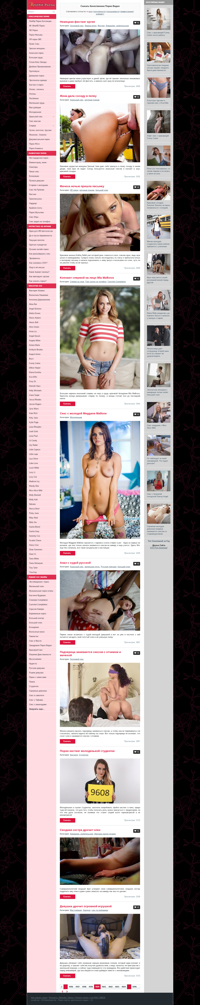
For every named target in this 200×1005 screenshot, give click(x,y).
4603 (117, 987)
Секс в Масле (35, 641)
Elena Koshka (35, 372)
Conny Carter (34, 363)
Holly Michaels (35, 390)
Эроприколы (34, 258)
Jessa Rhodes (35, 400)
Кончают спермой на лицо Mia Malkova (87, 277)
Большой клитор (36, 618)
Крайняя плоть (35, 208)
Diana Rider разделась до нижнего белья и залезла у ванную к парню (158, 315)
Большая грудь (36, 57)
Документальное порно (39, 139)
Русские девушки (108, 567)
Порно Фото (34, 144)
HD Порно (33, 30)
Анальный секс (76, 100)
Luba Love (33, 463)
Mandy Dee (34, 486)
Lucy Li (32, 472)
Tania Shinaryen (36, 563)
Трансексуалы (35, 199)
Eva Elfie (33, 377)
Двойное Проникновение (40, 67)
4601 (104, 987)
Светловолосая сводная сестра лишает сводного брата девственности (158, 67)
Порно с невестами (37, 677)
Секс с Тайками (36, 700)
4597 (78, 987)
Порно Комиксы (36, 148)
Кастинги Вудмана (37, 595)
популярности (100, 11)
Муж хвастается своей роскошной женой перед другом (157, 280)
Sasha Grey (34, 531)
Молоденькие (76, 417)
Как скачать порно (39, 997)
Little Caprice (34, 449)
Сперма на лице (77, 282)
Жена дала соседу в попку (78, 95)
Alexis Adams (35, 318)
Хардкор (86, 910)
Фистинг (101, 26)
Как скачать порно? (37, 281)
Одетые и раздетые (38, 245)
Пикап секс (34, 171)
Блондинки (34, 627)
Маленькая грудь (37, 103)
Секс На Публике (36, 190)
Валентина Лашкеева (38, 295)
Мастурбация (76, 910)
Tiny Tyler (33, 568)
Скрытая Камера (36, 609)
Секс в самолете (36, 695)
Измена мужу (90, 26)
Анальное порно (36, 53)
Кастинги (74, 755)
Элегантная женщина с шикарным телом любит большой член (157, 392)
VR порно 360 (35, 39)
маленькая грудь (92, 567)
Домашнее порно (36, 76)
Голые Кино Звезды (38, 62)
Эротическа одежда (38, 80)
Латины (32, 94)
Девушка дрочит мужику (105, 834)
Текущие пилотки (36, 240)
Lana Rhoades (35, 427)
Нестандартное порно (38, 158)
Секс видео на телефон (95, 282)
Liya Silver (33, 459)
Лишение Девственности (40, 654)
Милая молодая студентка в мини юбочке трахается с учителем (158, 244)
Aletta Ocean (34, 313)
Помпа (32, 682)
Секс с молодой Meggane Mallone (83, 413)
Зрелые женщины (37, 48)
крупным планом (92, 100)
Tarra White (34, 559)
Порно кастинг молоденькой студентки (87, 750)
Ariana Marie (34, 345)
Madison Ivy (34, 481)
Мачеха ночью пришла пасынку (82, 186)
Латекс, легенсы (36, 89)
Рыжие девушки (36, 673)
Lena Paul (33, 436)
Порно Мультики (36, 212)
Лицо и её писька (36, 267)
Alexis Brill (33, 322)
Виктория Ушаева (37, 290)
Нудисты (33, 663)
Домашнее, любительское (117, 26)
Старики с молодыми (38, 185)
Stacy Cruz (34, 545)
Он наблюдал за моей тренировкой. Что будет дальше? (157, 460)
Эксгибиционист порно (39, 582)
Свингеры (33, 167)
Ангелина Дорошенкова (39, 300)
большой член (101, 190)
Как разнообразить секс (39, 254)
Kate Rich (33, 413)
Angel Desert (34, 336)
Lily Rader (33, 445)
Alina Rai (33, 304)
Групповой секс (77, 26)
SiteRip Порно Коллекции (40, 21)
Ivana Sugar (34, 395)
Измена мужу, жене (37, 162)
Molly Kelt (33, 499)
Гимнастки (33, 636)
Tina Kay (33, 572)
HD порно (74, 190)
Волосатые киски (36, 632)
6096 (135, 987)
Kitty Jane (33, 418)
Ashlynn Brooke (36, 350)
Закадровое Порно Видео (40, 645)
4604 (124, 987)
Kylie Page (33, 422)
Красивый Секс (36, 650)
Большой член (35, 623)
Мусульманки (35, 659)
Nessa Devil (34, 509)
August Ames (35, 354)
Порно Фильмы (35, 35)
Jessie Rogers (35, 404)
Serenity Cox (34, 536)
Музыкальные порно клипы (41, 591)
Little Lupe (33, 454)
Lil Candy (33, 440)
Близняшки (34, 176)
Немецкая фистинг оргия (77, 21)
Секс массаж (35, 121)
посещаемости (113, 11)
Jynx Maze (34, 409)
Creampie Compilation (38, 600)
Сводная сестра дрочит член (80, 829)
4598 (84, 987)
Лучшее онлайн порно (39, 249)
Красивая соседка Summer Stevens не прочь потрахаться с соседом (158, 205)
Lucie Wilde (34, 468)
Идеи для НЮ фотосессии (41, 231)
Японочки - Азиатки (37, 135)
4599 (91, 987)
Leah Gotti (33, 431)
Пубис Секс (34, 44)
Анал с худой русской (75, 562)
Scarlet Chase (35, 540)
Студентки (83, 755)
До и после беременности (40, 236)
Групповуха (34, 71)
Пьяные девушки (36, 181)
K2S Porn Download (158, 548)
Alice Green (34, 327)
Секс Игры (33, 217)
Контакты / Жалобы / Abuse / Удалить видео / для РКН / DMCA (77, 997)
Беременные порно (37, 613)
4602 (110, 987)
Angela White (34, 340)
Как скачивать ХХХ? (38, 263)
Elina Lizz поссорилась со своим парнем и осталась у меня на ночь (158, 171)
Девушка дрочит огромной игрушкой (86, 906)
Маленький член (36, 586)
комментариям (127, 11)
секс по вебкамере (100, 910)
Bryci (31, 359)
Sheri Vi (32, 554)
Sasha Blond (34, 527)
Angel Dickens (35, 309)
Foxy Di (32, 381)
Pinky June (34, 513)
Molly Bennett (35, 495)
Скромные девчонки (38, 691)
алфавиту (100, 14)
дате (90, 11)
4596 (71, 987)
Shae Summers (35, 549)
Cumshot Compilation (117, 282)
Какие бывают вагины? (39, 272)
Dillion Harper (34, 368)
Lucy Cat (33, 477)
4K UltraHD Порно (37, 26)
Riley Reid (33, 518)
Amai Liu (33, 331)
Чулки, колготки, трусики (40, 130)
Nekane (32, 504)
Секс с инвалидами (37, 704)
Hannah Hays (35, 386)
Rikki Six (33, 522)
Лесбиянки (34, 98)
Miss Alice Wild (35, 490)
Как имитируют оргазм (39, 276)
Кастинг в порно (36, 85)
